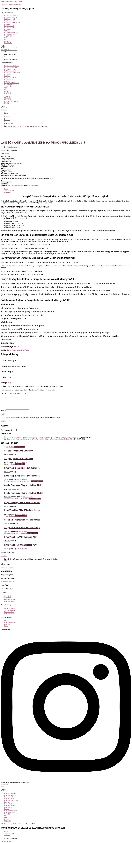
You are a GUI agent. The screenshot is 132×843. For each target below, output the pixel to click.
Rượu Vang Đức (9, 26)
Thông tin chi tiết (9, 833)
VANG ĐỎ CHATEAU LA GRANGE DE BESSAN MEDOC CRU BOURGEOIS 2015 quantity (25, 178)
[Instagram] (66, 781)
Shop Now (7, 561)
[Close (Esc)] (1, 784)
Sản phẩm (7, 98)
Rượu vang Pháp (9, 19)
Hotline (6, 55)
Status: (3, 153)
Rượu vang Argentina (11, 15)
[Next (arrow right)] (3, 786)
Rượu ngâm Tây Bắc (10, 622)
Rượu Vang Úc (8, 29)
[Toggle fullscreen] (5, 784)
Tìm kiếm (3, 51)
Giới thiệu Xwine (8, 596)
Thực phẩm (8, 36)
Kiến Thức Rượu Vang (11, 101)
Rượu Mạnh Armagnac (11, 33)
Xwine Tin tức (8, 598)
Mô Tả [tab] (6, 189)
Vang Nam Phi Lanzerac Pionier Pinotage (22, 519)
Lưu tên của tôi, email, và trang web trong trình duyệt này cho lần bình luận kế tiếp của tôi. (31, 418)
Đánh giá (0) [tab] (7, 192)
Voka (6, 38)
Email (3, 414)
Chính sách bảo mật (9, 601)
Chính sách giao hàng (10, 613)
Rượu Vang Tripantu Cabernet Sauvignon (22, 468)
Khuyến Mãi (8, 99)
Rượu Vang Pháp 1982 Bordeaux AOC (20, 537)
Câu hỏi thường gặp (9, 608)
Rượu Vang (10, 186)
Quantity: (51, 178)
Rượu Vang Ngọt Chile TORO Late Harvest (22, 502)
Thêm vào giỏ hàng (6, 182)
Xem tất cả (4, 556)
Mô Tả (6, 832)
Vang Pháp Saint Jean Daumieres (18, 450)
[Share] (3, 784)
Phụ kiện (7, 41)
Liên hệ (6, 103)
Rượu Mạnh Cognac (10, 34)
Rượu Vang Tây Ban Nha (12, 22)
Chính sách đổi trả (9, 612)
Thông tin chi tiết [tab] (9, 190)
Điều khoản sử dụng (9, 599)
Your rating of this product (9, 393)
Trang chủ (7, 96)
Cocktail (7, 31)
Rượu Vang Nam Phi (10, 17)
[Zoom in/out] (7, 784)
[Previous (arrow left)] (1, 786)
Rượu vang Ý (8, 24)
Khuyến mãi (8, 43)
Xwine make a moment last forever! (11, 5)
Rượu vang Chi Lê (10, 21)
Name (3, 410)
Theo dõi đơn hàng (9, 610)
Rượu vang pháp (18, 186)
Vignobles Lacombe (13, 147)
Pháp (9, 383)
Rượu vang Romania (10, 27)
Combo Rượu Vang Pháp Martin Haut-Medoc (23, 485)
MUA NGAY (4, 184)
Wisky (6, 39)
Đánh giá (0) (7, 835)
